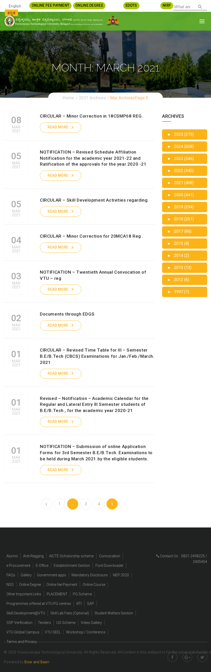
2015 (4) (178, 243)
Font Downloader (109, 565)
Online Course (94, 585)
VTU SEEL (53, 632)
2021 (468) (180, 182)
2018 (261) (180, 219)
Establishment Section (72, 565)
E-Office (42, 565)
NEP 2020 (121, 575)
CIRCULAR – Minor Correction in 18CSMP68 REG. (91, 116)
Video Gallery (91, 623)
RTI (79, 604)
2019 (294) (180, 206)
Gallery (26, 575)
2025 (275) (180, 134)
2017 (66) (179, 231)
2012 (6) (178, 279)
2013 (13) (179, 267)
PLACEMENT (57, 594)
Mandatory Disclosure (90, 575)
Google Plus (187, 657)
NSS (10, 585)
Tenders (44, 623)
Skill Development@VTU (25, 613)
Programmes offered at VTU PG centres (38, 604)
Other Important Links (23, 594)
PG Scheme (82, 594)
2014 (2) (178, 255)
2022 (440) (180, 170)
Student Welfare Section (113, 613)
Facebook (172, 657)
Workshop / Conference (85, 632)
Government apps (51, 575)
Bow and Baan (36, 662)
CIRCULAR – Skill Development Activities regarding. (94, 200)
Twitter (202, 657)
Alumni (12, 556)
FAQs (10, 575)
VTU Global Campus (22, 632)
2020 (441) (180, 194)
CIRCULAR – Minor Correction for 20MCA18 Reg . (91, 236)
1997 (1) (178, 291)
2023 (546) (180, 158)
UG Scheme (65, 623)
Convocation (109, 556)
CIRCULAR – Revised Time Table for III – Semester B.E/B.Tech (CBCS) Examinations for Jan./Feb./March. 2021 (97, 356)
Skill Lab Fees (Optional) (69, 613)
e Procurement (18, 565)
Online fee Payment (61, 585)
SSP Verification (19, 623)
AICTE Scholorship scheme (71, 556)
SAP (90, 604)
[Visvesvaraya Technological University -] (53, 21)
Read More (58, 127)
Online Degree (30, 585)
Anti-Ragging (33, 556)
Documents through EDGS (67, 314)
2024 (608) (180, 146)
